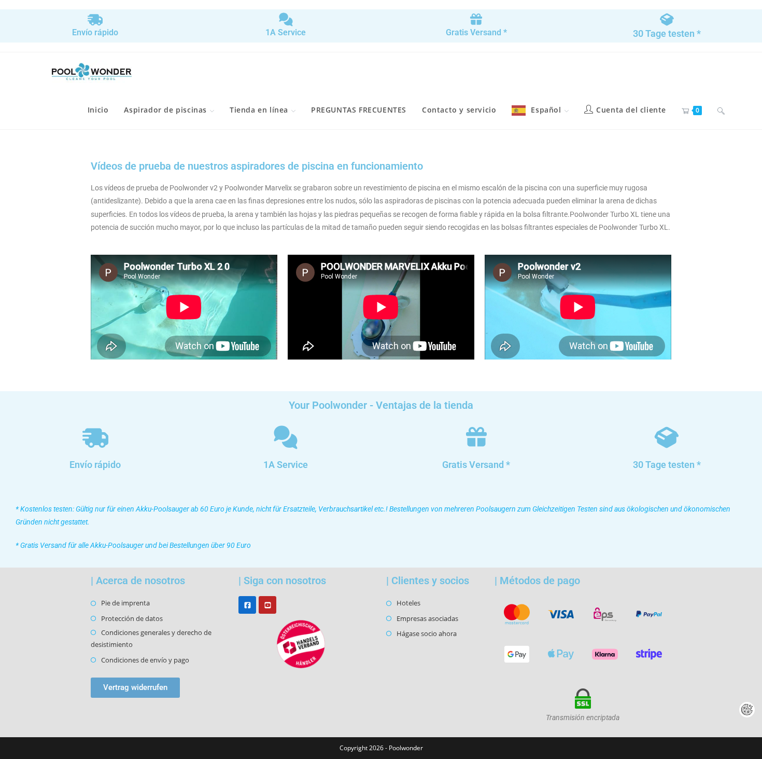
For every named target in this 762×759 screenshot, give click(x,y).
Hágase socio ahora (427, 633)
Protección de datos (132, 618)
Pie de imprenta (125, 603)
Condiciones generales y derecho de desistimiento (151, 638)
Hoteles (408, 603)
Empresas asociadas (427, 618)
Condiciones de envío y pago (145, 660)
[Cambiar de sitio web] (721, 110)
